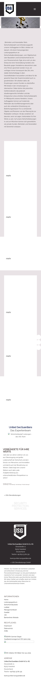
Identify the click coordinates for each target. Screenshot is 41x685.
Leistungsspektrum (10, 602)
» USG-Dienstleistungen (12, 495)
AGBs (6, 631)
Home (6, 599)
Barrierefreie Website (11, 617)
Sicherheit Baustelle (11, 605)
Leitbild (6, 607)
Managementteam (10, 610)
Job (5, 615)
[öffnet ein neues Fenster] (19, 642)
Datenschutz (8, 628)
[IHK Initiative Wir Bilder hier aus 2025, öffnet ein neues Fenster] (17, 653)
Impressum (8, 626)
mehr (8, 175)
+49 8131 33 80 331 (16, 671)
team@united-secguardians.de (20, 558)
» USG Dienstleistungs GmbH (20, 562)
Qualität (6, 612)
